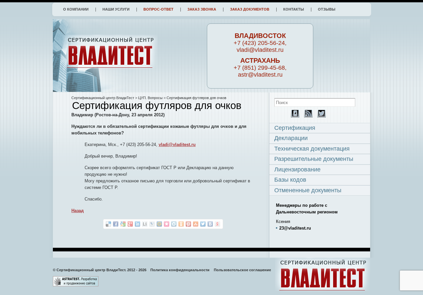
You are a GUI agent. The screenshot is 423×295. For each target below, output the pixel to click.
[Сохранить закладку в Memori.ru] (166, 224)
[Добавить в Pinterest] (188, 224)
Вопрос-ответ (158, 9)
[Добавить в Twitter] (203, 224)
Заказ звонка (201, 9)
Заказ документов (249, 9)
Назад (77, 210)
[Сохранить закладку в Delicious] (108, 224)
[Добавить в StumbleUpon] (195, 224)
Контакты (293, 9)
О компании (76, 9)
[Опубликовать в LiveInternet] (144, 224)
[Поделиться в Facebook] (115, 224)
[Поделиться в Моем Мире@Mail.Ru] (159, 224)
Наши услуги (116, 9)
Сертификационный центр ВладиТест (102, 98)
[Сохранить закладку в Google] (123, 224)
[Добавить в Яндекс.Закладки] (217, 224)
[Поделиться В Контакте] (210, 224)
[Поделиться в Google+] (130, 224)
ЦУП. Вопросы (150, 98)
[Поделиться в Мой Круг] (173, 224)
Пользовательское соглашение (242, 270)
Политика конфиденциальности (180, 270)
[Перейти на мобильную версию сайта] (293, 116)
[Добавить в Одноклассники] (181, 224)
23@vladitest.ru (295, 228)
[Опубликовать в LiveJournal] (152, 224)
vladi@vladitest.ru (177, 144)
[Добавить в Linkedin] (137, 224)
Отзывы (326, 9)
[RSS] (307, 116)
